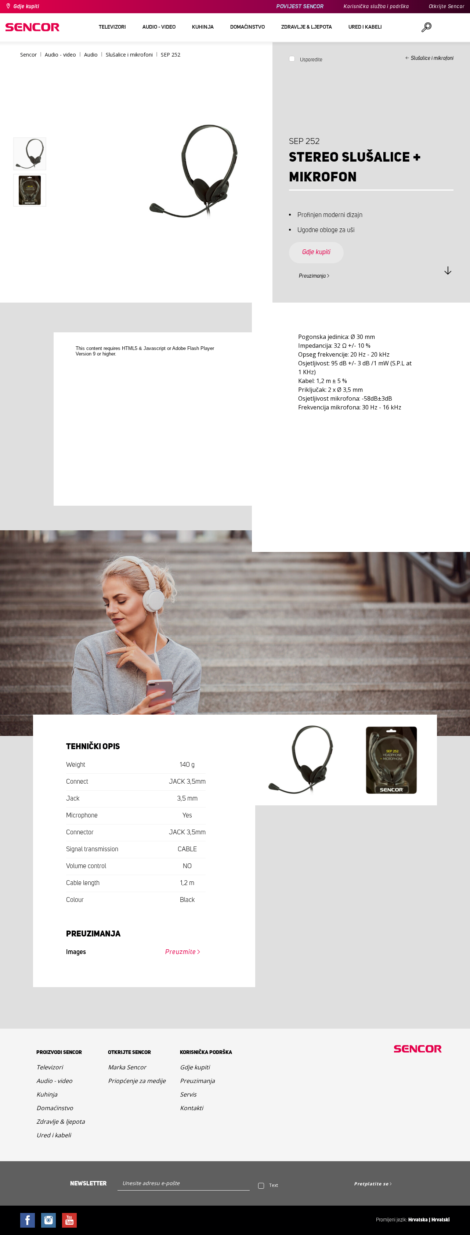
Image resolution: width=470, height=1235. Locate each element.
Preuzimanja (312, 276)
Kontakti (191, 1108)
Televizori (49, 1067)
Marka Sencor (127, 1067)
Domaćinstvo (54, 1108)
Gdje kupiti (26, 6)
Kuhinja (46, 1094)
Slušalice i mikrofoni (432, 58)
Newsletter (88, 1184)
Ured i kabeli (53, 1135)
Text (273, 1185)
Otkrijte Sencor (447, 6)
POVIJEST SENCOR (300, 6)
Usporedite (311, 59)
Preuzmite (180, 952)
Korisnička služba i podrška (376, 6)
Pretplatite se (371, 1184)
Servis (188, 1094)
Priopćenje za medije (137, 1081)
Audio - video (54, 1081)
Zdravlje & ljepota (60, 1121)
